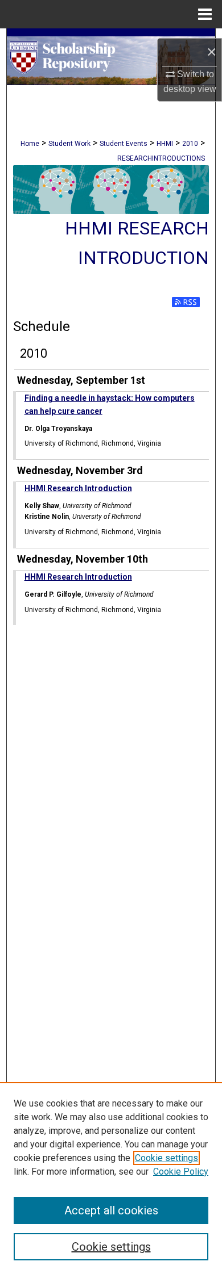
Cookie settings (166, 1158)
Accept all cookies (111, 1210)
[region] (111, 1178)
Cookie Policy (180, 1171)
